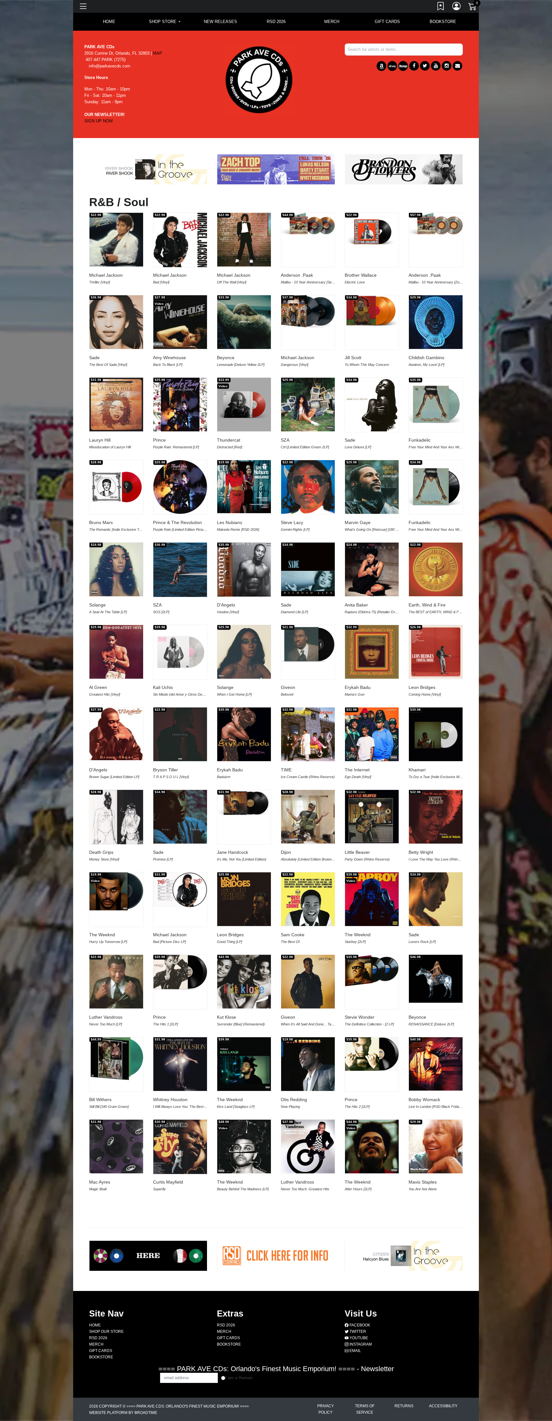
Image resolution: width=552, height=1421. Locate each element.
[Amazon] (381, 66)
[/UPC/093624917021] (180, 487)
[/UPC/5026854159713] (244, 486)
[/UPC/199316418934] (308, 224)
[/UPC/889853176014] (244, 1288)
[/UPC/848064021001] (244, 981)
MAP (157, 53)
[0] (473, 7)
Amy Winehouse (169, 357)
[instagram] (446, 65)
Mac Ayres (99, 1182)
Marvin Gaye (358, 522)
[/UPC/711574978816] (436, 404)
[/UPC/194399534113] (180, 972)
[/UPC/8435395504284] (372, 1370)
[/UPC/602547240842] (244, 570)
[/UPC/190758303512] (244, 899)
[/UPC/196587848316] (372, 404)
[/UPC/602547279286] (372, 1288)
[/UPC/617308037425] (180, 1288)
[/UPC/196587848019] (308, 569)
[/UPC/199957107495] (180, 652)
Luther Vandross (105, 1017)
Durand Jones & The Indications (441, 1264)
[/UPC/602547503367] (244, 1146)
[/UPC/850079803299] (244, 803)
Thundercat (228, 440)
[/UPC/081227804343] (308, 734)
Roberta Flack (231, 1264)
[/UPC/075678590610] (116, 487)
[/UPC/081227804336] (436, 817)
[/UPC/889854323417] (436, 569)
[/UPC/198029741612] (244, 1370)
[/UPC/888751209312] (308, 312)
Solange (97, 604)
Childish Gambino (426, 357)
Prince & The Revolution (177, 522)
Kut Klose (226, 1017)
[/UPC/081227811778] (372, 569)
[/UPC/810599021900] (436, 322)
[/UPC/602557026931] (372, 652)
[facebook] (414, 65)
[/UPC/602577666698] (180, 1370)
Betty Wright (421, 852)
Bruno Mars (101, 522)
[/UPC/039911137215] (372, 1223)
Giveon (288, 687)
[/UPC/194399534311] (372, 1054)
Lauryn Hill (100, 440)
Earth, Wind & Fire (427, 604)
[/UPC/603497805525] (372, 816)
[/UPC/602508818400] (372, 1146)
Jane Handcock (232, 852)
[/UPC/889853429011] (116, 981)
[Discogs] (403, 66)
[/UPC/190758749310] (308, 899)
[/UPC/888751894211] (244, 239)
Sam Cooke (292, 934)
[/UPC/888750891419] (436, 652)
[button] (165, 21)
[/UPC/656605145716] (436, 1229)
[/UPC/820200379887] (372, 311)
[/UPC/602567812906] (244, 1064)
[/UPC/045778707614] (436, 1146)
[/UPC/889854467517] (244, 322)
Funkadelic (420, 440)
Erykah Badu (358, 687)
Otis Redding (294, 1099)
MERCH (331, 21)
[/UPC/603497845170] (116, 1229)
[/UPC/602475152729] (372, 971)
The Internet (357, 769)
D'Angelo (226, 604)
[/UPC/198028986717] (308, 644)
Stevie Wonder (359, 1017)
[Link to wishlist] (440, 7)
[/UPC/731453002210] (372, 487)
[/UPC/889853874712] (116, 569)
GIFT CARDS (387, 21)
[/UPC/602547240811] (116, 733)
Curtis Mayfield (168, 1182)
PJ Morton (355, 1264)
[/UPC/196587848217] (308, 1288)
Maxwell (225, 1346)
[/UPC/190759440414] (244, 652)
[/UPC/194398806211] (308, 981)
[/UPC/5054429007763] (116, 1311)
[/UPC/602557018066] (244, 734)
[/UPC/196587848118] (180, 817)
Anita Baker (356, 604)
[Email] (457, 65)
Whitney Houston (170, 1099)
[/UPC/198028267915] (436, 1288)
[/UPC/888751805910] (116, 322)
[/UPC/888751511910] (180, 734)
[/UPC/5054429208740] (244, 404)
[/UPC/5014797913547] (308, 1218)
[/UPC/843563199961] (116, 1146)
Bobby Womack (424, 1099)
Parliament (355, 1346)
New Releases (220, 21)
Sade (94, 357)
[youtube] (435, 65)
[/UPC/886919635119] (116, 818)
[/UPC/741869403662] (436, 1064)
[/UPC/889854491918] (308, 404)
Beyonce (225, 357)
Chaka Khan (101, 1264)
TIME (286, 769)
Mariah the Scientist (173, 1264)
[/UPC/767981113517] (116, 652)
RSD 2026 (276, 21)
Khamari (417, 769)
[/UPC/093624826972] (308, 1370)
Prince (159, 440)
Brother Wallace (361, 275)
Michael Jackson (106, 275)
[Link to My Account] (456, 7)
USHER (416, 1346)
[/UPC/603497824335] (244, 1229)
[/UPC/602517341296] (180, 322)
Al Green (98, 687)
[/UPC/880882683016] (372, 232)
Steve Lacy (292, 522)
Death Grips (101, 852)
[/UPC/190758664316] (180, 889)
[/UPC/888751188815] (372, 734)
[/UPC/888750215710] (116, 404)
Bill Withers (100, 1099)
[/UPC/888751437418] (180, 240)
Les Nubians (229, 522)
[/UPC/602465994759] (116, 891)
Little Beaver (357, 852)
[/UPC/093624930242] (180, 404)
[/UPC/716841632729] (436, 1370)
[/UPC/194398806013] (180, 1064)
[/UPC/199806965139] (436, 734)
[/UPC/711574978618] (436, 487)
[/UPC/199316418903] (436, 224)
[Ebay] (392, 66)
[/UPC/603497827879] (308, 1064)
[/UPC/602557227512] (372, 899)
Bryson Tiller (165, 769)
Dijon (286, 852)
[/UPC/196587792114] (180, 570)
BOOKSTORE (443, 21)
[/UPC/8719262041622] (116, 1058)
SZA (285, 440)
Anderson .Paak (297, 275)
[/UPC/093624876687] (308, 817)
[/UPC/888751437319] (116, 239)
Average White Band (301, 1264)
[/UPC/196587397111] (308, 487)
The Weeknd (102, 934)
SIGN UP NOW (98, 121)
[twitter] (424, 65)
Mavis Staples (423, 1182)
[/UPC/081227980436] (180, 1147)
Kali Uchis (163, 687)
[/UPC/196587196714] (436, 979)
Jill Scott (353, 357)
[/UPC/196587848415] (436, 899)
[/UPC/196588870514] (308, 1146)
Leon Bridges (422, 687)
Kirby (158, 1346)
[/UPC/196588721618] (180, 1205)
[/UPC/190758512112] (116, 1370)
